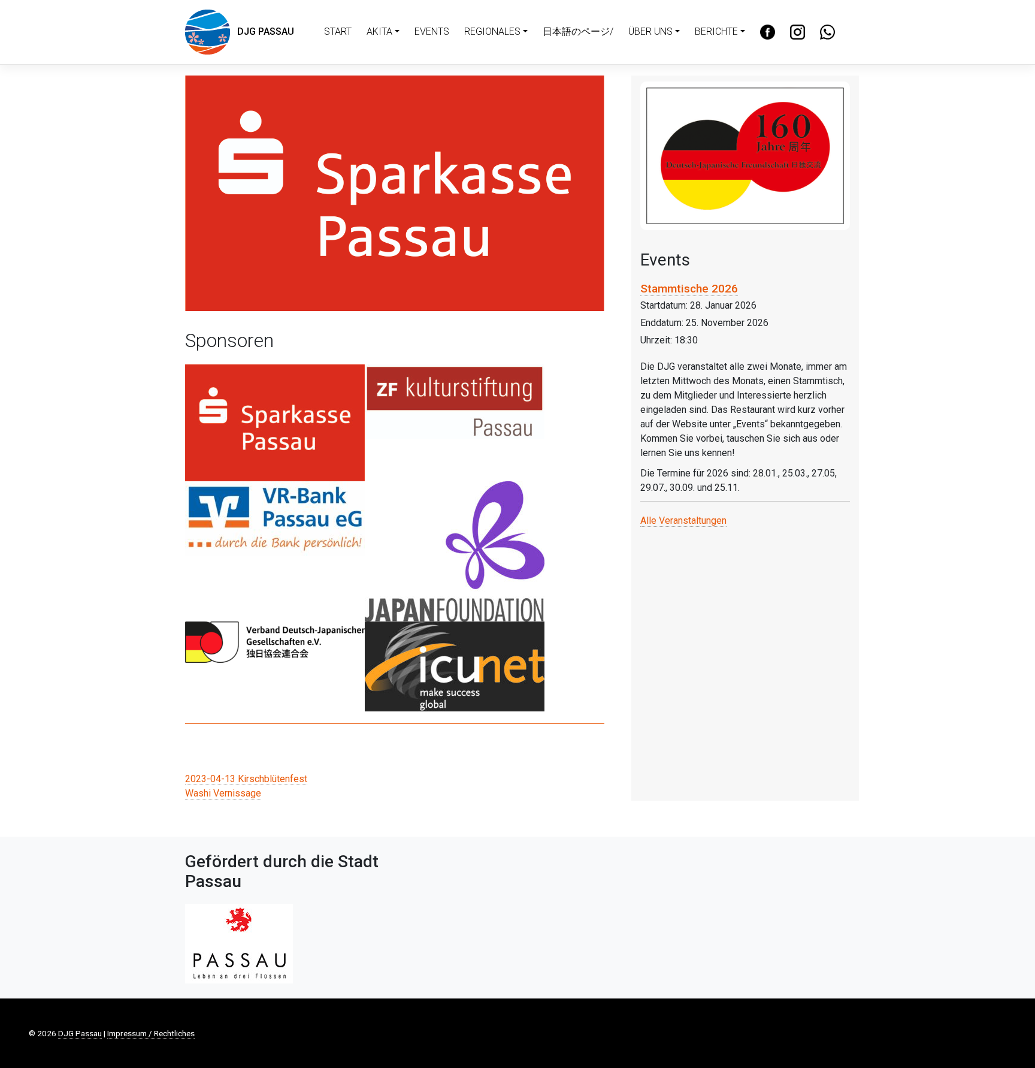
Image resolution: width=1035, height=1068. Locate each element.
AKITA (379, 31)
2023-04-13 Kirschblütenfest (246, 779)
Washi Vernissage (223, 793)
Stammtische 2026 (689, 288)
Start (338, 31)
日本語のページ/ (578, 31)
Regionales (492, 31)
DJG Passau (262, 31)
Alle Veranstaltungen (683, 520)
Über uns (650, 31)
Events (431, 31)
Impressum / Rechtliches (151, 1033)
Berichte (716, 31)
